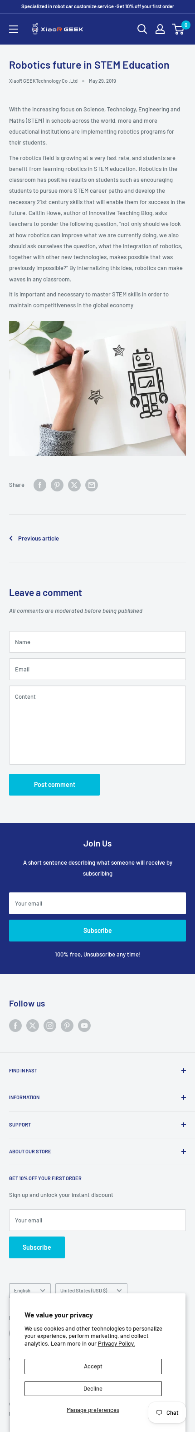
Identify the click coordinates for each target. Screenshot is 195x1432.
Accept (93, 1366)
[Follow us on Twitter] (32, 1025)
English (22, 1290)
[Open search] (142, 29)
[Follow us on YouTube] (84, 1025)
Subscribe (97, 930)
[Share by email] (91, 485)
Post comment (54, 784)
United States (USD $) (83, 1290)
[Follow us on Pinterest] (67, 1025)
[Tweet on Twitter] (74, 485)
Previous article (38, 538)
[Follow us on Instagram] (50, 1025)
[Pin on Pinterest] (57, 485)
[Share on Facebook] (40, 485)
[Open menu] (13, 29)
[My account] (160, 29)
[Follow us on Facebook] (15, 1025)
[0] (178, 29)
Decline (92, 1388)
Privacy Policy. (116, 1343)
